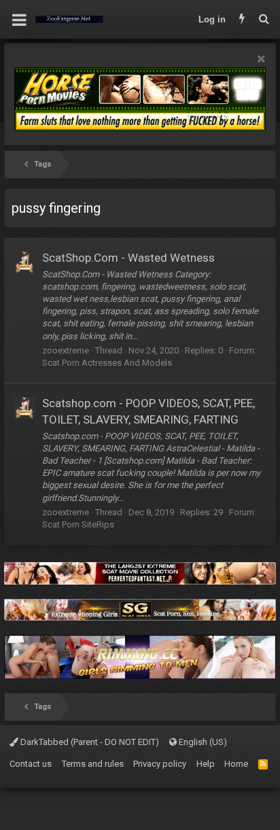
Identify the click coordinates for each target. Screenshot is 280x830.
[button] (19, 19)
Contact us (31, 764)
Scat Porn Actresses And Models (107, 363)
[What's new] (241, 19)
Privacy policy (159, 764)
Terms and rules (93, 764)
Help (205, 764)
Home (236, 764)
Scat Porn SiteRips (78, 524)
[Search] (263, 19)
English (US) (202, 742)
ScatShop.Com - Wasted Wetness (128, 257)
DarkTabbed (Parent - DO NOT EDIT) (88, 742)
